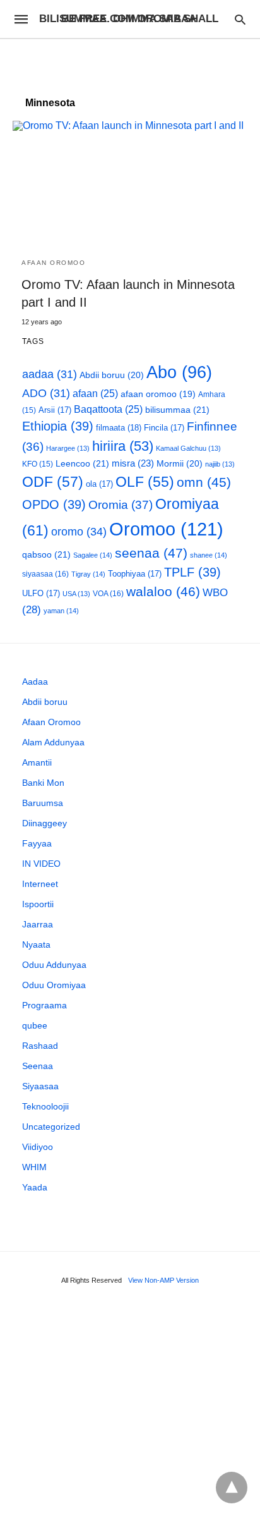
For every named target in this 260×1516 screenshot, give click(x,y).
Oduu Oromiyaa (54, 985)
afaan (95, 393)
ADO (46, 393)
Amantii (37, 762)
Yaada (34, 1187)
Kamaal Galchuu (188, 448)
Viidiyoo (37, 1147)
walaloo (163, 591)
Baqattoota (108, 409)
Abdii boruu (112, 375)
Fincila (164, 427)
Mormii (180, 463)
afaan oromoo (158, 394)
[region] (130, 61)
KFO (37, 464)
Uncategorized (51, 1127)
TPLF (192, 572)
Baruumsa (42, 803)
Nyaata (36, 944)
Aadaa (35, 681)
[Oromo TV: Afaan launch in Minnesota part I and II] (130, 184)
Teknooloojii (45, 1106)
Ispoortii (38, 904)
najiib (220, 464)
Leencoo (82, 463)
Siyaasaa (40, 1086)
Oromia (120, 504)
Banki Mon (43, 783)
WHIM (34, 1167)
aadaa (49, 374)
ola (99, 484)
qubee (34, 1025)
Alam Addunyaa (53, 742)
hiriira (122, 446)
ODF (52, 482)
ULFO (41, 593)
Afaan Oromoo (53, 262)
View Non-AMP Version (163, 1280)
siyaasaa (45, 574)
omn (204, 482)
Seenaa (37, 1066)
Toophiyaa (135, 573)
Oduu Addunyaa (54, 965)
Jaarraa (37, 924)
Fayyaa (37, 843)
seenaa (151, 553)
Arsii (54, 410)
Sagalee (92, 555)
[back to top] (231, 1487)
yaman (61, 610)
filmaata (118, 427)
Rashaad (40, 1046)
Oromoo (166, 528)
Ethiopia (57, 426)
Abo (179, 372)
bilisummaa (177, 410)
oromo (79, 531)
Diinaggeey (44, 823)
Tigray (88, 574)
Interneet (40, 884)
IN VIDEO (41, 864)
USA (76, 593)
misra (133, 463)
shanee (208, 555)
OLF (144, 482)
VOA (108, 593)
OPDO (54, 504)
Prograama (44, 1005)
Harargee (68, 448)
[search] (240, 19)
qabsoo (46, 554)
